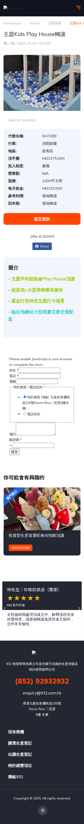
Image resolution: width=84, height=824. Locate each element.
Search (34, 23)
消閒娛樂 (54, 23)
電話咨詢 (33, 414)
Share (44, 246)
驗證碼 (15, 440)
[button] (4, 608)
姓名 (13, 370)
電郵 (12, 381)
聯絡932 (15, 776)
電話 (13, 376)
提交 (14, 452)
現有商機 (16, 731)
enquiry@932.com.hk (42, 692)
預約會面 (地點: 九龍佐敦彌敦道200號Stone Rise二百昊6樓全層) (46, 402)
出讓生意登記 (20, 754)
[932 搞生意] (14, 8)
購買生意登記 (20, 743)
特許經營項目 (20, 765)
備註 (12, 434)
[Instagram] (42, 810)
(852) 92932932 (42, 681)
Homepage (12, 23)
